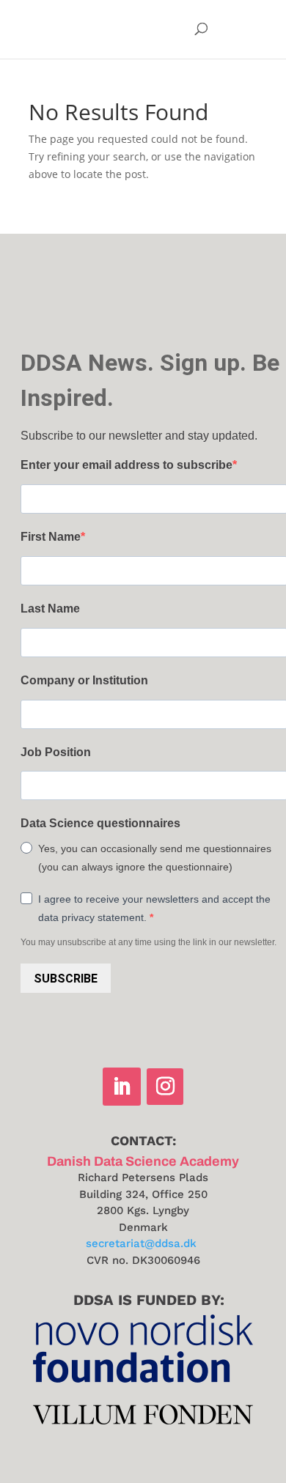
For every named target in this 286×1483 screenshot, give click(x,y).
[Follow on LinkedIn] (122, 1087)
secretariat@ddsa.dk (141, 1243)
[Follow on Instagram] (165, 1086)
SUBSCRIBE (66, 978)
